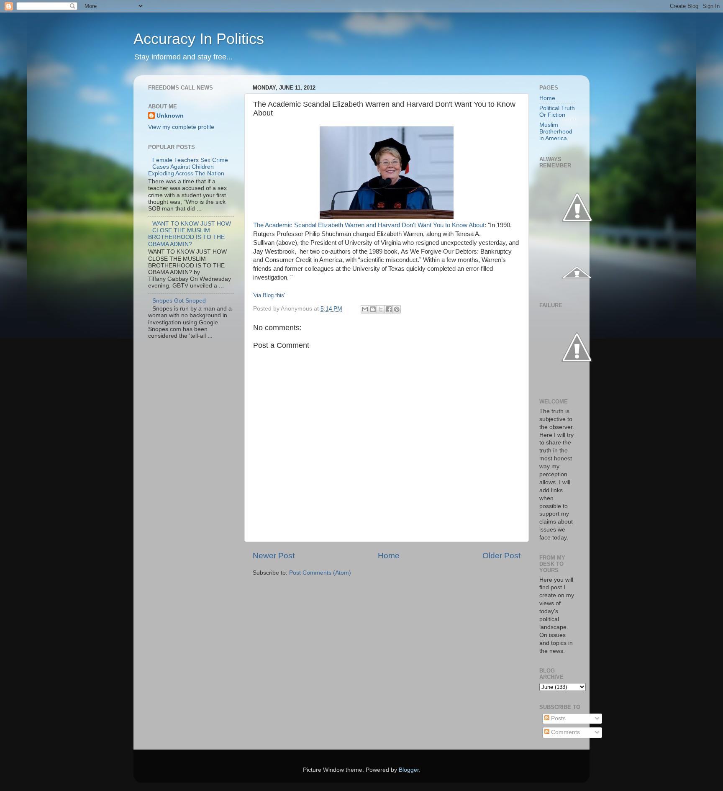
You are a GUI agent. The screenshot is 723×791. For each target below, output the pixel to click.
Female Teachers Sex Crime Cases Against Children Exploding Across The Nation (188, 167)
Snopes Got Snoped (179, 301)
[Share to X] (381, 309)
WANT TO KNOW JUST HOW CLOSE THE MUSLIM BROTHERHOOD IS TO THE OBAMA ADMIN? (189, 234)
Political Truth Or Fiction (557, 111)
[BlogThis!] (373, 309)
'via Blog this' (269, 295)
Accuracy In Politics (198, 38)
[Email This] (365, 309)
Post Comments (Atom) (320, 573)
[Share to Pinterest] (396, 309)
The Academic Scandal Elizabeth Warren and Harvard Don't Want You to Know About (369, 225)
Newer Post (274, 555)
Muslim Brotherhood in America (555, 131)
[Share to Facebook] (389, 309)
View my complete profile (181, 127)
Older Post (501, 555)
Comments (564, 732)
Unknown (170, 116)
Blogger (409, 770)
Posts (557, 718)
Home (389, 555)
